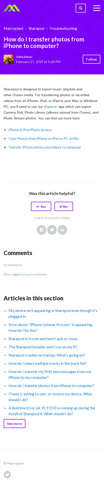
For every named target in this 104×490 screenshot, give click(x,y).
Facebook (41, 230)
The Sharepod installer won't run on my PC (43, 346)
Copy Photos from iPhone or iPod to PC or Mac (43, 138)
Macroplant (13, 28)
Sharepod (36, 28)
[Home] (12, 8)
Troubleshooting (63, 28)
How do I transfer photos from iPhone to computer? (51, 385)
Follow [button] (91, 59)
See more (14, 423)
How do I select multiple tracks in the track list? (47, 363)
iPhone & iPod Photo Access (30, 130)
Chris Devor (24, 57)
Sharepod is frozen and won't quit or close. (43, 338)
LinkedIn (62, 230)
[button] (41, 206)
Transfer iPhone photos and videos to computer (44, 147)
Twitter (52, 230)
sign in (17, 274)
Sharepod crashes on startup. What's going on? (46, 355)
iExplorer (51, 107)
